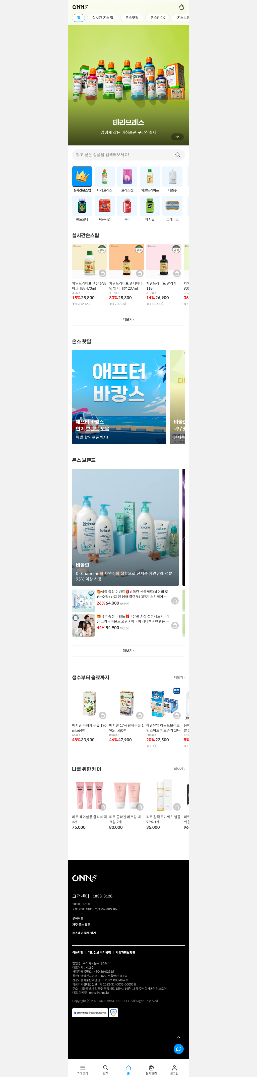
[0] (182, 7)
